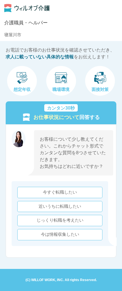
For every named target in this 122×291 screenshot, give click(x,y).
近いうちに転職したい (60, 206)
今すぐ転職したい (60, 192)
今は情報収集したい (60, 234)
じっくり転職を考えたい (60, 220)
